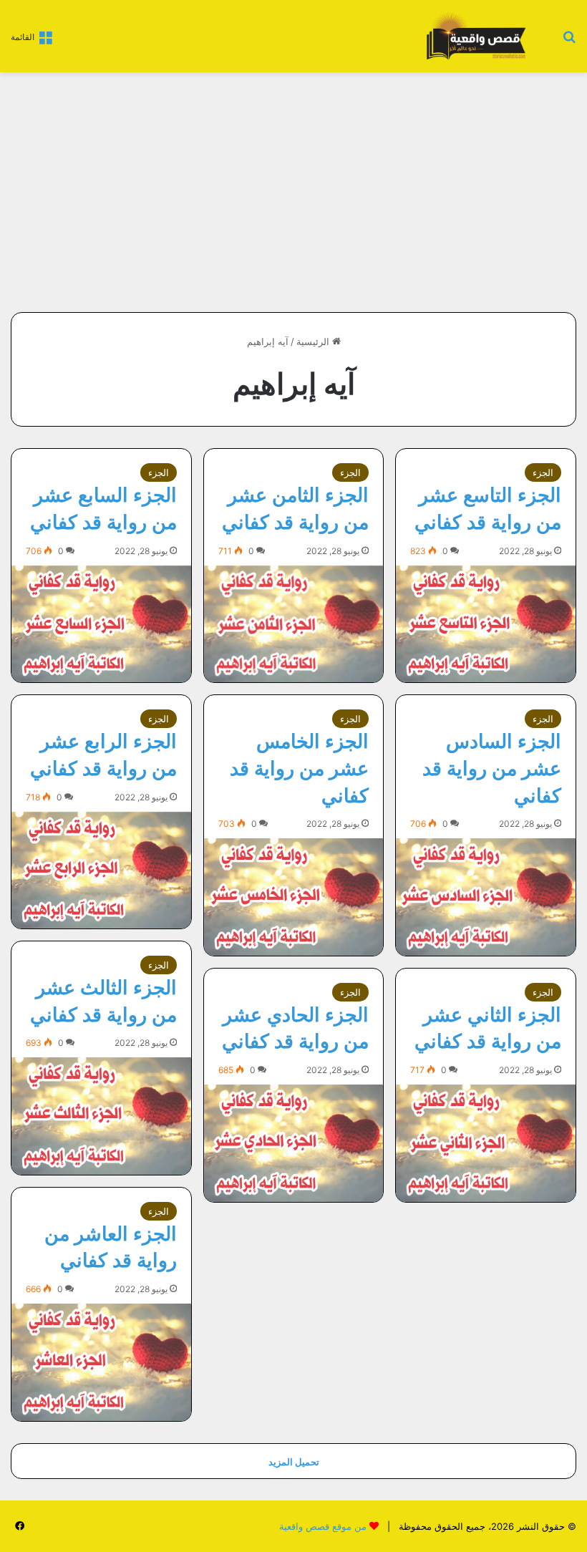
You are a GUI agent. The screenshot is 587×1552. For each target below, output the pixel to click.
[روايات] (474, 36)
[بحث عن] (569, 41)
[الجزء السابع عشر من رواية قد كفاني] (101, 624)
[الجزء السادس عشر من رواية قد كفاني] (486, 896)
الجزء (543, 472)
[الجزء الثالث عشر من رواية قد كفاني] (101, 1115)
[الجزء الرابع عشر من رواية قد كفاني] (101, 870)
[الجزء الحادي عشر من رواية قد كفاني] (294, 1143)
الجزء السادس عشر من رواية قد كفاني (491, 768)
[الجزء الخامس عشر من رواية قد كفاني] (294, 896)
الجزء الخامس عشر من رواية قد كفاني (299, 768)
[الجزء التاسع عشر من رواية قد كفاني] (486, 624)
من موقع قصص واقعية (323, 1526)
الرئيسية (314, 341)
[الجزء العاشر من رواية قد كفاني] (101, 1362)
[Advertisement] (456, 187)
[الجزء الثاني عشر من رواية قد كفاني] (486, 1143)
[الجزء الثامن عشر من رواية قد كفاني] (294, 624)
